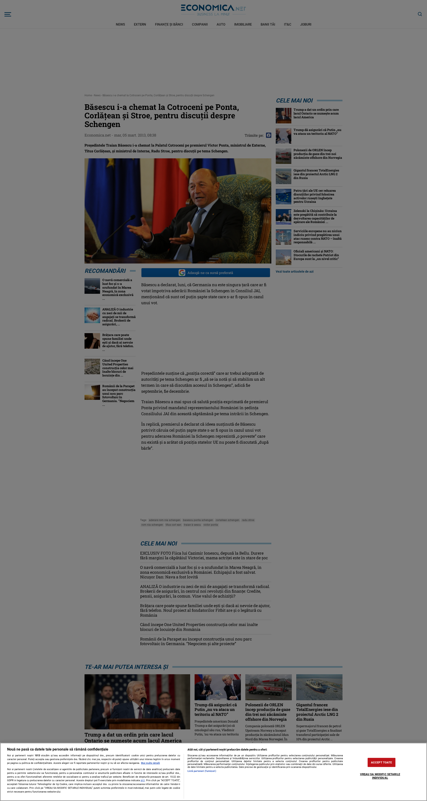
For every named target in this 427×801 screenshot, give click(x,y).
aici (143, 780)
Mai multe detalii (150, 763)
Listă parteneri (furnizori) (201, 771)
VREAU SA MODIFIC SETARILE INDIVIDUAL (380, 776)
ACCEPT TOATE (381, 762)
